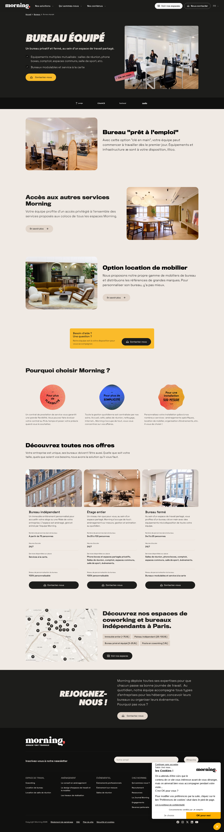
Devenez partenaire (140, 807)
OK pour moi (203, 815)
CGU (78, 822)
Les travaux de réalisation (72, 795)
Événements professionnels (109, 783)
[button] (44, 6)
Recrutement (138, 788)
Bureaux (37, 14)
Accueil (28, 14)
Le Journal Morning (140, 797)
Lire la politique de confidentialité (170, 805)
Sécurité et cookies (105, 822)
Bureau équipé (48, 14)
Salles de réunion (104, 792)
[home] (17, 6)
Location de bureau (34, 788)
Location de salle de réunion (38, 792)
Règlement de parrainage (62, 822)
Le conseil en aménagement (73, 783)
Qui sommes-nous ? (141, 783)
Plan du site (88, 822)
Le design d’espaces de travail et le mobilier (76, 789)
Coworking (30, 783)
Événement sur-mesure (106, 788)
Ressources (137, 792)
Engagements (138, 802)
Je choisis (169, 815)
